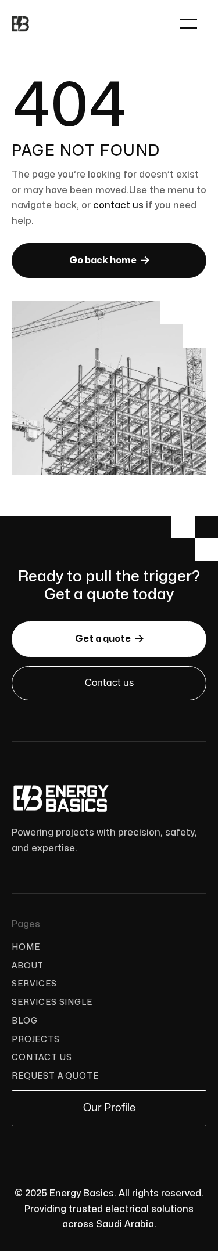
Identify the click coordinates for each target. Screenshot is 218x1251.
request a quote (55, 1076)
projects (36, 1039)
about (28, 966)
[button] (188, 24)
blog (24, 1021)
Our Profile (109, 1108)
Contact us (109, 683)
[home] (20, 23)
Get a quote (109, 638)
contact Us (42, 1057)
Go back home (109, 260)
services (34, 984)
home (26, 947)
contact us (118, 205)
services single (52, 1002)
